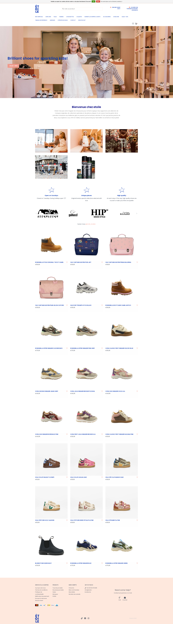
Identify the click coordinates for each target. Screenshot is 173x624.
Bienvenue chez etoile (86, 107)
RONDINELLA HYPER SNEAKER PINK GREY (82, 348)
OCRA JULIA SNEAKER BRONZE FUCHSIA (82, 391)
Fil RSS (54, 596)
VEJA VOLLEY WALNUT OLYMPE (44, 477)
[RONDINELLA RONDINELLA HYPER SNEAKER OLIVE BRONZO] (51, 330)
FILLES (55, 16)
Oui (93, 1)
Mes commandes (74, 590)
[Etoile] (47, 9)
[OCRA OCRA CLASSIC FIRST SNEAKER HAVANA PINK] (121, 416)
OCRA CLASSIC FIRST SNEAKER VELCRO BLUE (119, 348)
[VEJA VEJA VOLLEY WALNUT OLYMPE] (51, 459)
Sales (54, 592)
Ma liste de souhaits (74, 594)
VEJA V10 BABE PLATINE (112, 520)
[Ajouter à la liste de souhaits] (67, 262)
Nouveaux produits (58, 590)
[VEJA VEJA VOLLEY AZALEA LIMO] (86, 459)
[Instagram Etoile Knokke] (88, 618)
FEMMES (61, 16)
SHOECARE (116, 16)
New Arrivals (39, 16)
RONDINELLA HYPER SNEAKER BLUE (80, 563)
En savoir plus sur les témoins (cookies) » (111, 1)
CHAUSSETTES (70, 16)
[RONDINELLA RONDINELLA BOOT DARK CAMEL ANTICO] (121, 287)
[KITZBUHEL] (99, 213)
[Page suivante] (137, 213)
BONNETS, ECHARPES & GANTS (92, 16)
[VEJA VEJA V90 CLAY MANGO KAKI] (121, 459)
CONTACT (73, 20)
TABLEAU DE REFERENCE (41, 20)
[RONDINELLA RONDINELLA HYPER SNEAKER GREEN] (121, 545)
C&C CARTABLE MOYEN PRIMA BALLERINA (118, 262)
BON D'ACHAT (82, 20)
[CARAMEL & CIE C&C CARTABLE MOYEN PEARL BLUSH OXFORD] (51, 287)
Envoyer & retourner (41, 598)
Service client (39, 600)
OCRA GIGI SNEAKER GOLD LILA (115, 391)
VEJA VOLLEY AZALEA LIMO (78, 477)
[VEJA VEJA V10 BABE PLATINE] (121, 502)
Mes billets (72, 592)
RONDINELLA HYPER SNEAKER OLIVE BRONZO (49, 348)
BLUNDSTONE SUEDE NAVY (43, 563)
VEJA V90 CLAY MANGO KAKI (114, 477)
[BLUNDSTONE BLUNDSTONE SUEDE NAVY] (51, 545)
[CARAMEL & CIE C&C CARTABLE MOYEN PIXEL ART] (86, 244)
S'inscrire (71, 588)
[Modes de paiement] (37, 605)
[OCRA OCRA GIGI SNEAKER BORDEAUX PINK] (51, 416)
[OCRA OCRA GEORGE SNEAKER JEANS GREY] (51, 373)
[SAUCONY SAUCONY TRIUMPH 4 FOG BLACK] (86, 287)
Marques (52, 20)
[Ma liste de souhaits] (133, 23)
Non (98, 1)
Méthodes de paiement (42, 596)
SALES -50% (125, 16)
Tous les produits (58, 588)
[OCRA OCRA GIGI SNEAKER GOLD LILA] (121, 373)
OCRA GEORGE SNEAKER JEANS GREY (46, 391)
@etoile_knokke (91, 224)
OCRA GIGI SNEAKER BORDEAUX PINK (46, 434)
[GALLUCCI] (48, 213)
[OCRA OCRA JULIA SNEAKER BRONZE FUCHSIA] (86, 373)
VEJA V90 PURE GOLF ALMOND (44, 520)
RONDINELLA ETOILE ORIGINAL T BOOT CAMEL (49, 262)
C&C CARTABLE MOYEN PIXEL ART (80, 262)
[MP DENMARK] (125, 213)
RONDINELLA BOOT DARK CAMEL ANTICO (118, 305)
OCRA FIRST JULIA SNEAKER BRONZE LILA (83, 434)
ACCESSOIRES (107, 16)
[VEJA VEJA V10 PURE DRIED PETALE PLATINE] (86, 502)
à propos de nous (63, 20)
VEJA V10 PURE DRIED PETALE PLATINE (81, 520)
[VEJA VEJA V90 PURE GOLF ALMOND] (51, 502)
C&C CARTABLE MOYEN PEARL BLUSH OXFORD (49, 305)
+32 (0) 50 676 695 (91, 588)
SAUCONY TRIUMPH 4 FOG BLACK (80, 305)
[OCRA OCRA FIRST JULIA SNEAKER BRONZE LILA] (86, 416)
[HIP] (74, 213)
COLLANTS (79, 16)
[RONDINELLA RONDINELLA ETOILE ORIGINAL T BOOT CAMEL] (51, 244)
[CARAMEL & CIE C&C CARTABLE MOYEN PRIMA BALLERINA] (121, 244)
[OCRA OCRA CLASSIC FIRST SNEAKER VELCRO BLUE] (121, 330)
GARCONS (48, 16)
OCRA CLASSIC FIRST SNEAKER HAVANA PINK (119, 434)
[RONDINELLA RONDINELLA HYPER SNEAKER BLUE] (86, 545)
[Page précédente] (36, 213)
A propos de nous (40, 588)
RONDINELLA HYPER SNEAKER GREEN (116, 563)
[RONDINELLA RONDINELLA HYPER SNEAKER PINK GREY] (86, 330)
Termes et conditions (41, 590)
